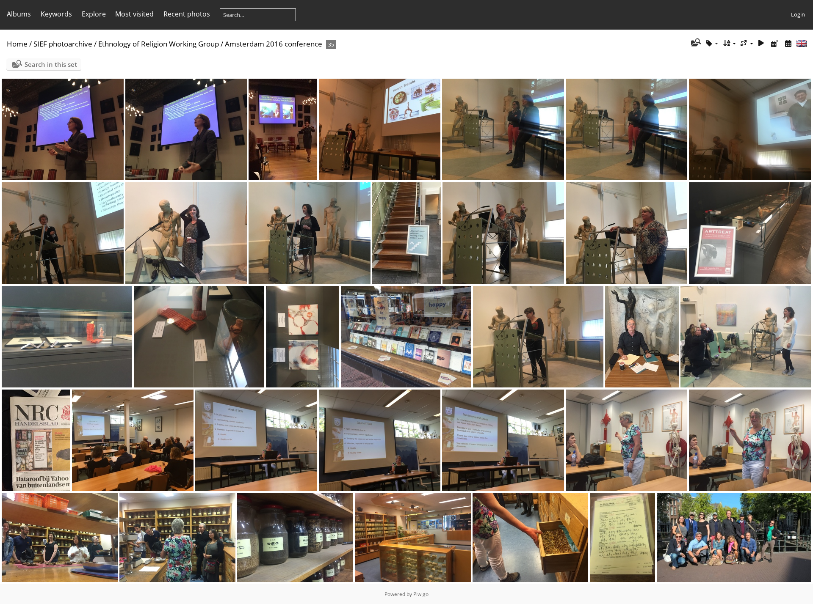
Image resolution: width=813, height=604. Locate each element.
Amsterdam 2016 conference (273, 44)
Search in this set (51, 64)
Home (17, 44)
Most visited (134, 14)
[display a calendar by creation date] (788, 43)
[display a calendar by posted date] (774, 43)
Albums (19, 14)
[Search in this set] (695, 43)
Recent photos (186, 14)
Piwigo (421, 594)
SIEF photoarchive (62, 44)
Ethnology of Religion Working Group (158, 44)
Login (798, 14)
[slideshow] (761, 43)
